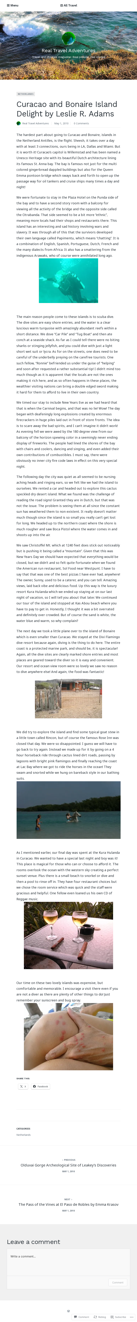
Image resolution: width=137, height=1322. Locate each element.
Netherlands (26, 94)
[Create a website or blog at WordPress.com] (68, 1311)
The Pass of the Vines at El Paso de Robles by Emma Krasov (68, 1204)
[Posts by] (19, 124)
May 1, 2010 (61, 123)
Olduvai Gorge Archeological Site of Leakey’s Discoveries (68, 1165)
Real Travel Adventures (69, 50)
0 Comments (81, 123)
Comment (117, 1282)
